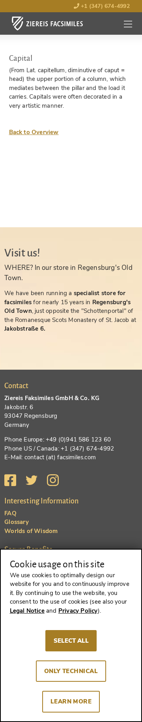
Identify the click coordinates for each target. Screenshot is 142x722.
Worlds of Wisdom (31, 531)
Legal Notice (27, 611)
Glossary (16, 522)
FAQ (10, 513)
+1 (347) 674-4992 (104, 6)
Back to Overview (34, 132)
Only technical (71, 671)
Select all (71, 641)
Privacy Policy (78, 611)
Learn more (71, 701)
